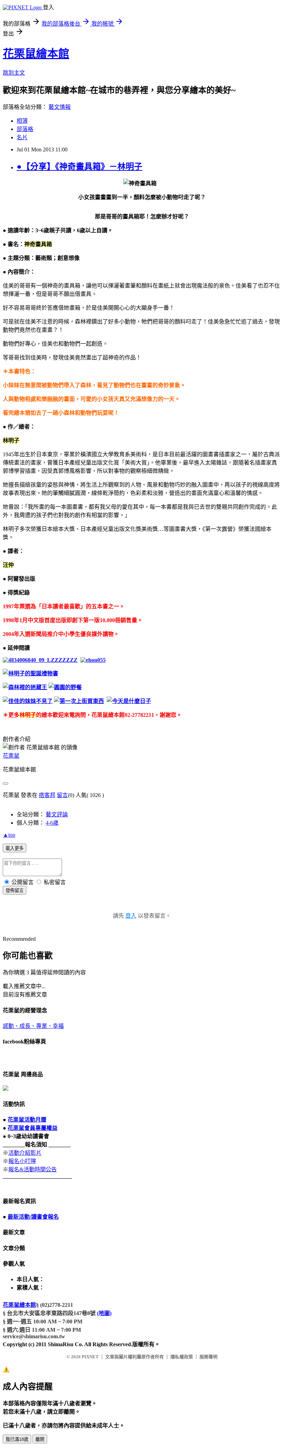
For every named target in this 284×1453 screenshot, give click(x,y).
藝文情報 (59, 107)
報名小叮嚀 (22, 1161)
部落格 (25, 129)
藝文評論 (57, 814)
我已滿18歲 (17, 1439)
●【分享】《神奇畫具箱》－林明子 (79, 166)
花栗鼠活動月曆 (27, 1120)
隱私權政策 (181, 1356)
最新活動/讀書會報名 (33, 1217)
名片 (22, 137)
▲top (9, 835)
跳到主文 (14, 73)
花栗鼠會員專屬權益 (32, 1128)
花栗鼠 (11, 756)
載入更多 (15, 848)
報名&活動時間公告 (32, 1169)
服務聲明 (208, 1356)
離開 (39, 1439)
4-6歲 (52, 823)
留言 (62, 795)
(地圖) (104, 1313)
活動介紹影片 (25, 1153)
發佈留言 (15, 890)
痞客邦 (47, 795)
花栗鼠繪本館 (36, 53)
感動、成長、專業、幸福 (33, 1026)
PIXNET (90, 1356)
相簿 (22, 121)
